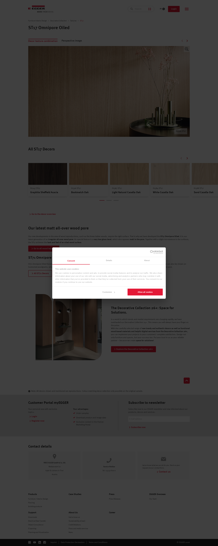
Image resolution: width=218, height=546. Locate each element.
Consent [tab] (71, 261)
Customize (107, 292)
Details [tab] (109, 260)
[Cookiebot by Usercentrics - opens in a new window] (152, 252)
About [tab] (147, 260)
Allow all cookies (145, 292)
